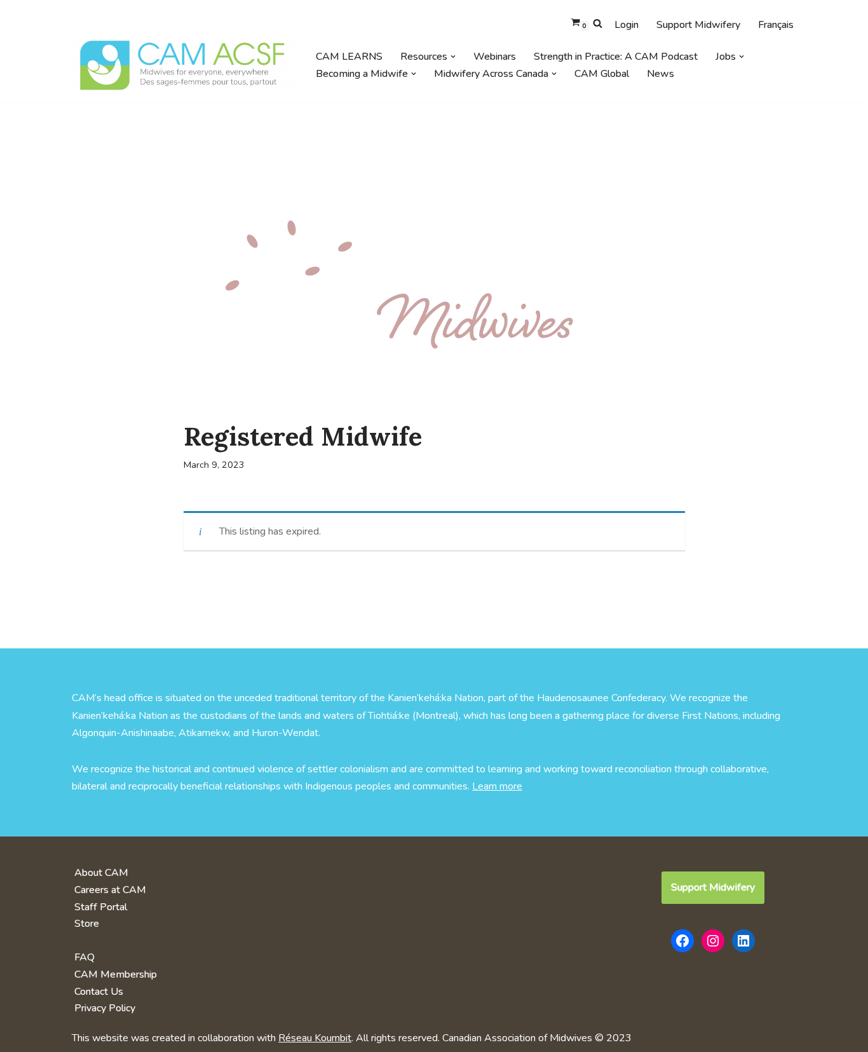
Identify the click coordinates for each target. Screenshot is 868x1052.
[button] (453, 56)
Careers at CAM (110, 890)
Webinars (494, 57)
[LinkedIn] (743, 940)
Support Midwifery (698, 25)
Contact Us (98, 992)
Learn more (497, 786)
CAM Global (601, 74)
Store (86, 924)
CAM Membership (115, 974)
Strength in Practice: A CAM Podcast (616, 57)
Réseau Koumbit (314, 1038)
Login (626, 25)
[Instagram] (713, 940)
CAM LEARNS (349, 57)
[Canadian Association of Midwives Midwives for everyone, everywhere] (183, 65)
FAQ (84, 957)
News (660, 74)
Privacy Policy (104, 1008)
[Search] (597, 23)
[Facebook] (682, 940)
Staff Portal (100, 907)
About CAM (101, 873)
